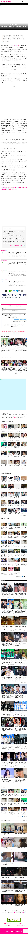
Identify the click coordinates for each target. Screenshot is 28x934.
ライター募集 (7, 925)
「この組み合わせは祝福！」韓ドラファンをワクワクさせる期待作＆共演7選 (20, 764)
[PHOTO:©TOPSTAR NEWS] (20, 587)
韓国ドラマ (25, 21)
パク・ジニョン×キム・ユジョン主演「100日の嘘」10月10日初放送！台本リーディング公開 (7, 595)
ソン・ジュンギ (16, 45)
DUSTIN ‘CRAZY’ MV (5, 877)
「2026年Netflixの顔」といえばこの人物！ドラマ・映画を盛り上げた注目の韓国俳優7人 (7, 611)
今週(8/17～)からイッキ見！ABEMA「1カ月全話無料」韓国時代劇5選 (7, 729)
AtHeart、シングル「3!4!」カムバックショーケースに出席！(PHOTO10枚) (20, 713)
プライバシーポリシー (20, 925)
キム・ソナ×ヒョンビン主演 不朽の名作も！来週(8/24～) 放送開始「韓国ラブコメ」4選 (20, 661)
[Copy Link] (22, 291)
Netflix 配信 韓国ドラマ (21, 331)
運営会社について (7, 923)
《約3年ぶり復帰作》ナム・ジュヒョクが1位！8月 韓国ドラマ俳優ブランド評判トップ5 (20, 595)
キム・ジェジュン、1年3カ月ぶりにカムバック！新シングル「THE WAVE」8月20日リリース (7, 764)
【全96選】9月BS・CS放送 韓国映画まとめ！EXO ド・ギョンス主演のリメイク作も (20, 628)
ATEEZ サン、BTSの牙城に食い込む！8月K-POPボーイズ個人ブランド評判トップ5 (20, 780)
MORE (24, 820)
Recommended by (21, 515)
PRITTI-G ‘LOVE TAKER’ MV (7, 904)
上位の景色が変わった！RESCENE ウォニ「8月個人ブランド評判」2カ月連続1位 (7, 780)
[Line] (8, 291)
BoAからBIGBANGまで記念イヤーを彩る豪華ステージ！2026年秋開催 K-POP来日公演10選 (7, 713)
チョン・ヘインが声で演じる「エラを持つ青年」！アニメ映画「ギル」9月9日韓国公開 (7, 644)
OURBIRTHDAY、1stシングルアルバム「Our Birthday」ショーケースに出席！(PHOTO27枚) (7, 696)
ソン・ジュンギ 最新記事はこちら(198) (17, 245)
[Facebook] (14, 291)
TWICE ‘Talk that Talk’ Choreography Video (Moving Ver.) (7, 849)
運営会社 (23, 912)
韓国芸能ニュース (4, 331)
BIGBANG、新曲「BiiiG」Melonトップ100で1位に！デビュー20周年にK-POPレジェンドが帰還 (7, 678)
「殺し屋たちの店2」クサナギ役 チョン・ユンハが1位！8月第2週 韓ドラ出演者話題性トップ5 (20, 729)
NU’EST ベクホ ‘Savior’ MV (19, 877)
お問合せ (20, 923)
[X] (6, 291)
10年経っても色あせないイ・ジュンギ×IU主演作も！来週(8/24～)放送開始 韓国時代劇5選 (20, 611)
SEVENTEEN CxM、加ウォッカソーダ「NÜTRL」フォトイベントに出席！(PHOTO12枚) (20, 696)
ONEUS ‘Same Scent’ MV (19, 863)
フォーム (20, 325)
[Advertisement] (14, 102)
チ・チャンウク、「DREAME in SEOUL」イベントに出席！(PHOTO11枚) (20, 644)
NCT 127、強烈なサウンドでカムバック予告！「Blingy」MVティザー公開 (7, 628)
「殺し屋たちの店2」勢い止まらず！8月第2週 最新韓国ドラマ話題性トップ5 (20, 746)
